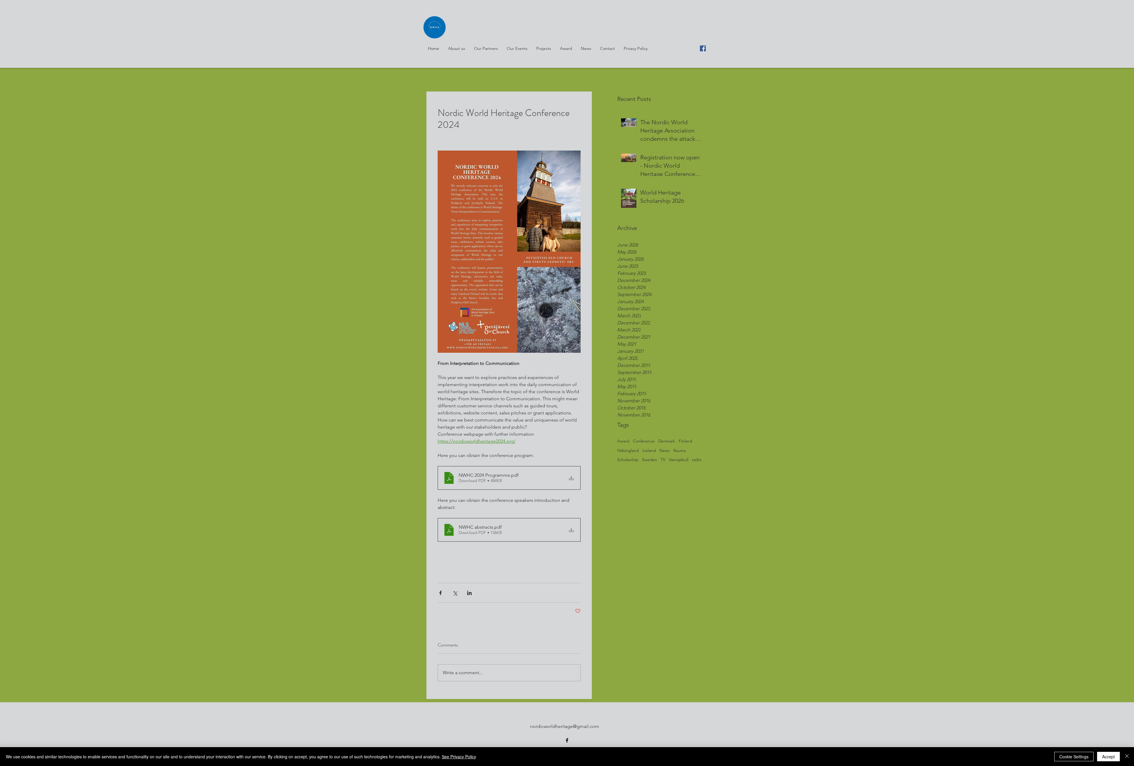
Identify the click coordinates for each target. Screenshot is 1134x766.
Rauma (679, 450)
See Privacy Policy (459, 757)
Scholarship (627, 459)
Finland (685, 441)
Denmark (666, 441)
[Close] (1126, 756)
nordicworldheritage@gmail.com (564, 726)
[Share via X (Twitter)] (455, 593)
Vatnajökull (678, 459)
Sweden (649, 459)
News (664, 450)
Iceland (649, 450)
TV (663, 459)
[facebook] (703, 48)
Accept (1108, 757)
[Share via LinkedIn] (469, 593)
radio (696, 459)
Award (623, 441)
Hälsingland (628, 450)
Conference (644, 441)
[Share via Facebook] (440, 593)
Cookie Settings (1074, 757)
